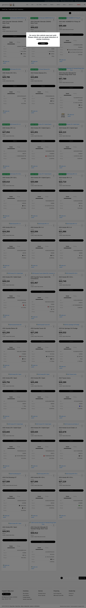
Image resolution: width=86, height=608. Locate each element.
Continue (43, 43)
